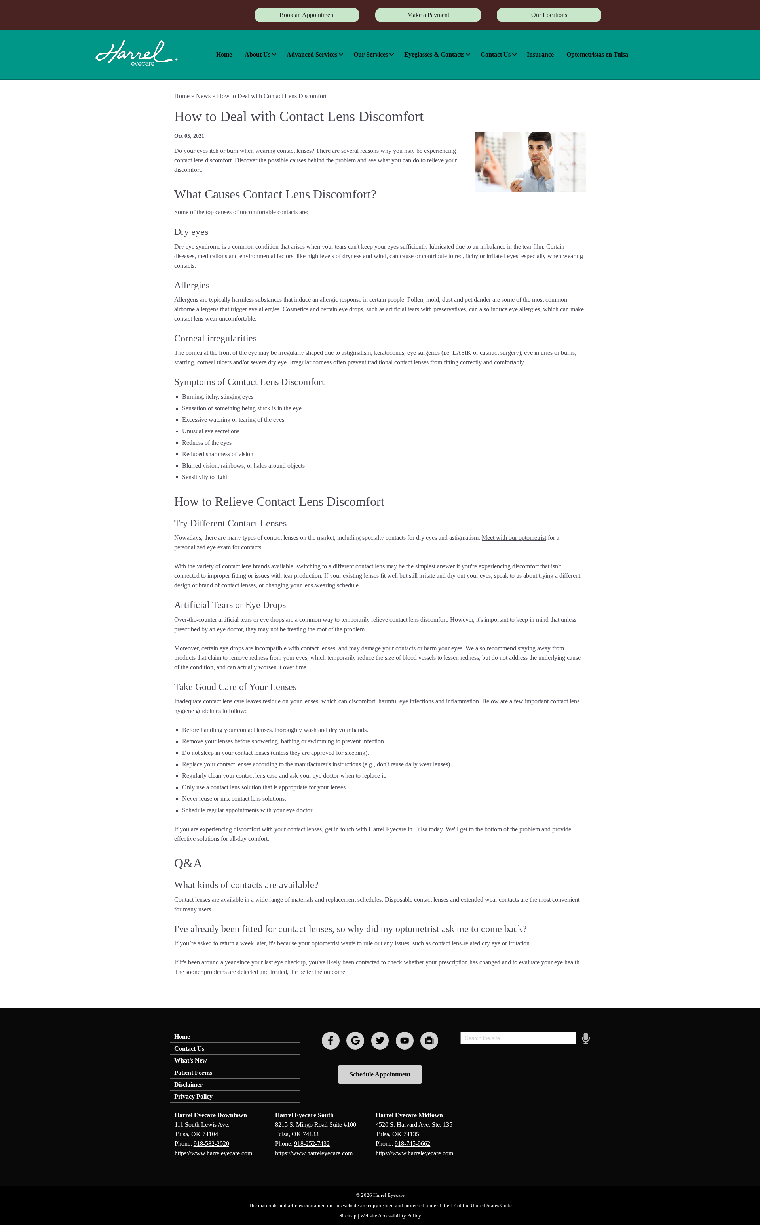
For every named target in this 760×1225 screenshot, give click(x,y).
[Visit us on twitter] (380, 1041)
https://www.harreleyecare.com (213, 1153)
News (203, 96)
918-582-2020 (211, 1143)
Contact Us (496, 54)
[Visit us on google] (355, 1041)
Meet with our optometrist (514, 537)
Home (224, 54)
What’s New (190, 1060)
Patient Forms (193, 1072)
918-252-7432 (312, 1143)
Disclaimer (188, 1084)
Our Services (370, 54)
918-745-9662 (412, 1143)
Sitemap (348, 1216)
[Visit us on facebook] (331, 1041)
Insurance (540, 54)
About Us (257, 54)
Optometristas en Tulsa (597, 54)
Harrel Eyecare (387, 829)
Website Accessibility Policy (390, 1216)
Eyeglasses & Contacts (434, 54)
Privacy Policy (193, 1096)
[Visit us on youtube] (405, 1041)
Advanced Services (312, 54)
